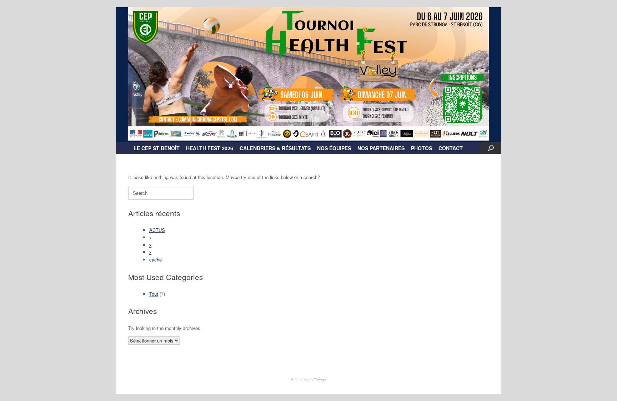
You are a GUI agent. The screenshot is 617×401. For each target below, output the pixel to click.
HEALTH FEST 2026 (209, 148)
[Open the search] (490, 148)
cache (155, 259)
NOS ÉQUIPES (334, 148)
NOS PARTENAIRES (381, 148)
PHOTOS (421, 148)
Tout (153, 293)
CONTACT (450, 148)
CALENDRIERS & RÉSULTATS (275, 148)
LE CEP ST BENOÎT (157, 148)
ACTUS (157, 230)
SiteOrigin (304, 379)
